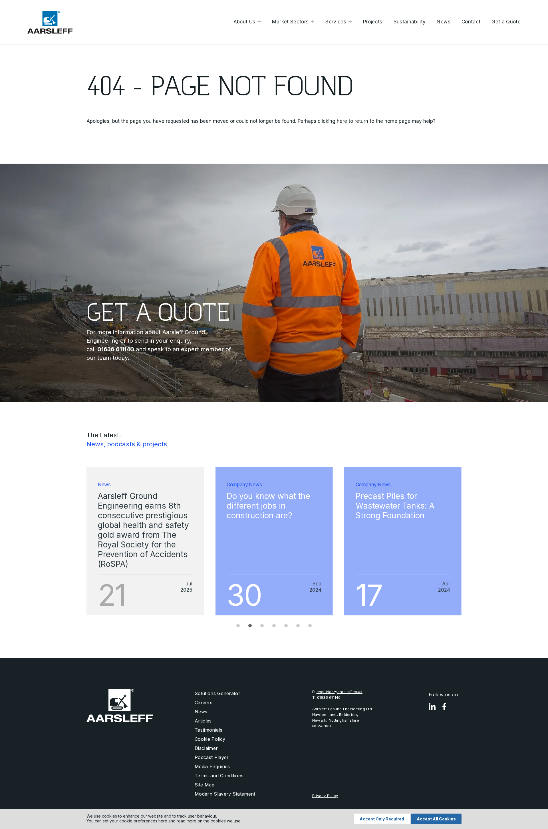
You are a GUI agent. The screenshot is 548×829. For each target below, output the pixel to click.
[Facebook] (444, 706)
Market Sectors (290, 22)
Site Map (205, 785)
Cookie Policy (210, 739)
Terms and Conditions (219, 775)
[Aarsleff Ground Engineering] (49, 22)
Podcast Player (212, 757)
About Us (244, 22)
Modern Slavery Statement (225, 794)
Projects (372, 22)
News (443, 22)
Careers (203, 702)
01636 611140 (329, 697)
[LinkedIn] (432, 706)
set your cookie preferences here (135, 820)
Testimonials (208, 730)
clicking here (332, 121)
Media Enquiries (212, 766)
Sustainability (410, 22)
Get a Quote (506, 22)
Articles (203, 721)
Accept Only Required (382, 818)
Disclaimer (206, 748)
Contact (471, 22)
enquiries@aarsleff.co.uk (339, 691)
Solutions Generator (217, 693)
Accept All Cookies (436, 818)
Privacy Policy (325, 795)
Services (335, 22)
